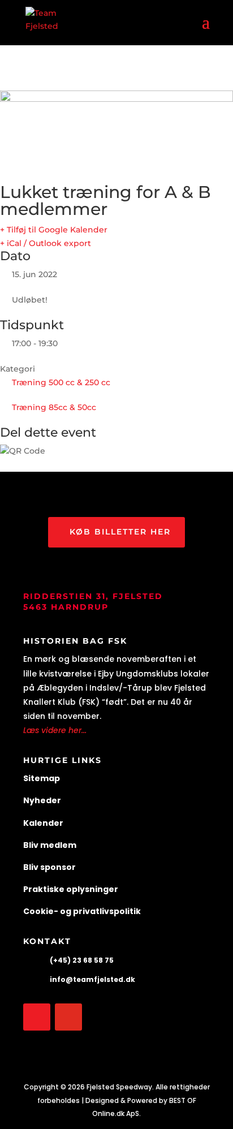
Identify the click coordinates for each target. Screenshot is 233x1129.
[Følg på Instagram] (68, 1017)
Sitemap (41, 778)
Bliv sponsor (49, 867)
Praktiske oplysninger (70, 889)
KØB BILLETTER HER (120, 532)
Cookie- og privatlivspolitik (82, 911)
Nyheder (42, 800)
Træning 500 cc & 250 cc (61, 382)
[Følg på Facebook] (36, 1017)
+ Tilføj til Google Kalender (53, 230)
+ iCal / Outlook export (45, 243)
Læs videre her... (55, 730)
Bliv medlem (49, 845)
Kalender (43, 823)
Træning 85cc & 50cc (54, 407)
